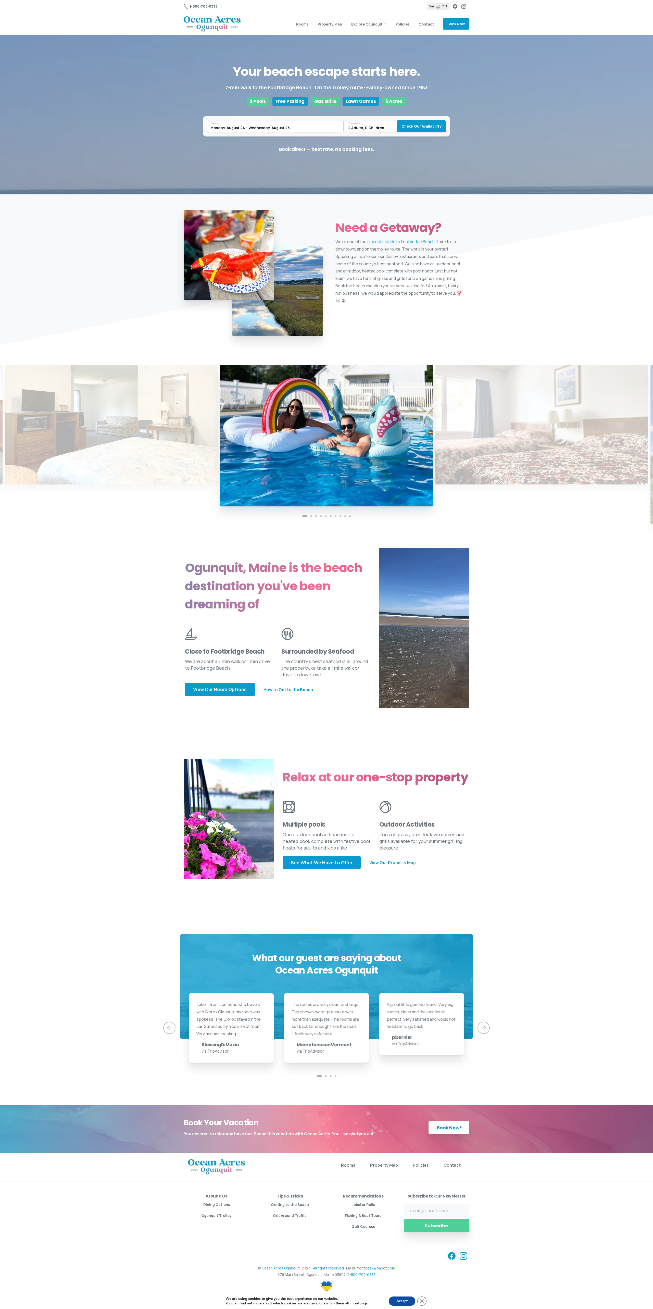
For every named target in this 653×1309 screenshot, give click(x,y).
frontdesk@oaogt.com (376, 1268)
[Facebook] (455, 6)
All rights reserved (328, 1268)
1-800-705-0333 (203, 6)
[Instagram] (463, 6)
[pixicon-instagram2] (463, 1255)
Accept (402, 1301)
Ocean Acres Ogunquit (281, 1268)
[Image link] (216, 1167)
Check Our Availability (421, 126)
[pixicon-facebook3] (452, 1255)
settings (361, 1303)
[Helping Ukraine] (326, 1286)
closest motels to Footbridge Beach (401, 241)
